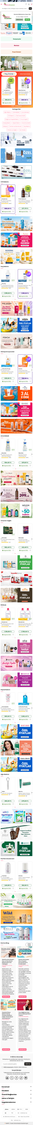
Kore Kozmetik (26, 123)
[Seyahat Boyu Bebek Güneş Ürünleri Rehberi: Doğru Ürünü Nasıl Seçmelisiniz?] (8, 1004)
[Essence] (16, 680)
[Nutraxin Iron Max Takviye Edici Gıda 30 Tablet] (8, 530)
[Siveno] (16, 900)
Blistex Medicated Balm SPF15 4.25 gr (23, 92)
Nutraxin (4, 538)
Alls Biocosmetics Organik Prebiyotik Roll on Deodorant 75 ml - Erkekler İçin (24, 878)
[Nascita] (16, 663)
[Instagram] (26, 1079)
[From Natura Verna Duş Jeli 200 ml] (25, 699)
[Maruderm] (16, 764)
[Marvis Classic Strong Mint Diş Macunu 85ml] (8, 783)
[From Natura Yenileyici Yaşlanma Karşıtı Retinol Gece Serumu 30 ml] (8, 191)
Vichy (20, 283)
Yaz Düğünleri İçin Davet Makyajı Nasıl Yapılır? (25, 1014)
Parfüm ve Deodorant (15, 126)
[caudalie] (16, 63)
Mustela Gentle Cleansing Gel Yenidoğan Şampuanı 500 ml (7, 455)
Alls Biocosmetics (24, 453)
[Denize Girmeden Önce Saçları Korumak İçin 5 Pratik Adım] (24, 951)
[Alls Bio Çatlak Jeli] (16, 494)
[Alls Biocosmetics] (16, 155)
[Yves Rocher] (16, 748)
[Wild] (16, 916)
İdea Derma (5, 90)
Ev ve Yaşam (24, 119)
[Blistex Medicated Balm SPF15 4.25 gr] (24, 83)
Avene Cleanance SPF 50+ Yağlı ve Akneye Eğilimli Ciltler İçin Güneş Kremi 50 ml (25, 371)
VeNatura (21, 538)
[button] (7, 69)
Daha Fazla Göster (25, 74)
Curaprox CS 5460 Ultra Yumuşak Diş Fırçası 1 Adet (25, 794)
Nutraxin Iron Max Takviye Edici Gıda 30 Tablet (7, 540)
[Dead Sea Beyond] (16, 393)
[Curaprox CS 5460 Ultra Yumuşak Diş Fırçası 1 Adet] (25, 783)
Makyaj (5, 126)
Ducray (4, 283)
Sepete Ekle (7, 103)
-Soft (7, 1123)
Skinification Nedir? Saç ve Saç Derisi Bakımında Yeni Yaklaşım (8, 962)
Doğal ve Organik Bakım (12, 119)
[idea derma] (16, 426)
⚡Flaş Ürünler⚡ (9, 74)
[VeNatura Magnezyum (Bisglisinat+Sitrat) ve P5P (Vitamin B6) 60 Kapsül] (25, 530)
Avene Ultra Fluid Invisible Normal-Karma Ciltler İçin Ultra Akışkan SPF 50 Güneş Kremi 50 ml (8, 371)
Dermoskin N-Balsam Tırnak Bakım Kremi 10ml (25, 624)
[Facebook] (16, 1079)
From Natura (5, 199)
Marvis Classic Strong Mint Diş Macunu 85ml (7, 794)
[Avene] (16, 240)
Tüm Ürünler (22, 130)
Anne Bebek (16, 112)
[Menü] (1, 4)
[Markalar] (16, 45)
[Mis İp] (16, 816)
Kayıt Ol (28, 1064)
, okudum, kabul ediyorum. (15, 1067)
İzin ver (27, 19)
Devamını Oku (6, 996)
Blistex (20, 90)
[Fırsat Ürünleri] (16, 52)
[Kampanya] (16, 39)
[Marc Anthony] (16, 308)
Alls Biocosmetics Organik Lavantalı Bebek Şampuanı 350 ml (25, 455)
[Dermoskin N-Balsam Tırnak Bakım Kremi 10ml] (25, 614)
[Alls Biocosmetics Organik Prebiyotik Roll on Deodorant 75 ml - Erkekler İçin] (25, 868)
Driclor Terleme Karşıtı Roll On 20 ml (7, 878)
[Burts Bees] (16, 731)
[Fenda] (16, 341)
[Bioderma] (16, 256)
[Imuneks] (16, 578)
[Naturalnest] (16, 562)
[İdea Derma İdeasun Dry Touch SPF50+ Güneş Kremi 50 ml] (8, 83)
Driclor (4, 876)
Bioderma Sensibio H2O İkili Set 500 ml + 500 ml (8, 624)
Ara (30, 8)
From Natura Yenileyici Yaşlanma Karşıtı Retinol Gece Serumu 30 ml (8, 201)
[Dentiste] (16, 849)
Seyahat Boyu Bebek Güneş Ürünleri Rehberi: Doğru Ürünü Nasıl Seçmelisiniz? (7, 1015)
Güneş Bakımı (7, 123)
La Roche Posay (23, 199)
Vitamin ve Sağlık (12, 130)
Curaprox (21, 791)
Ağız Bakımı (7, 112)
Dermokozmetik (20, 116)
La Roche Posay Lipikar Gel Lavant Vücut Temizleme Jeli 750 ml (7, 709)
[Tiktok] (21, 1079)
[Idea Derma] (16, 139)
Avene (3, 369)
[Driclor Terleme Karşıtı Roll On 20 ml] (8, 868)
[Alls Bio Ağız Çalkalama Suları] (16, 832)
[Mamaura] (16, 478)
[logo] (9, 4)
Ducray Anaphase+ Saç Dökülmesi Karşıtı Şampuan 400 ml (8, 286)
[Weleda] (16, 511)
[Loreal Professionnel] (16, 325)
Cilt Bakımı (11, 116)
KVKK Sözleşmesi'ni (8, 1067)
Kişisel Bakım (16, 123)
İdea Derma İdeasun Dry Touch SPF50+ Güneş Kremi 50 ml (7, 92)
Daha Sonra (19, 19)
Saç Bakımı (27, 126)
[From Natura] (16, 172)
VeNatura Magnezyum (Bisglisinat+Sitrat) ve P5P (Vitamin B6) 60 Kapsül (24, 540)
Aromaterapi (25, 112)
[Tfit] (16, 646)
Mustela (4, 453)
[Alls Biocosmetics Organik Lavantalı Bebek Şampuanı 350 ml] (25, 445)
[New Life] (16, 595)
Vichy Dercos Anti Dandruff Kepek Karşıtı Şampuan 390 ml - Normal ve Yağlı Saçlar (24, 286)
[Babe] (16, 409)
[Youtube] (7, 1079)
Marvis (3, 791)
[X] (12, 1079)
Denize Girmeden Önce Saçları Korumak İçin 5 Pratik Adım (24, 962)
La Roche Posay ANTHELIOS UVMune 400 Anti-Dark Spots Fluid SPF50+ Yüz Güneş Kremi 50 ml (25, 201)
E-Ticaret (11, 1123)
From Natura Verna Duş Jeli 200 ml (25, 709)
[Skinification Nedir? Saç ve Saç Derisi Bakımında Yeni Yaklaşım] (8, 951)
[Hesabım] (29, 4)
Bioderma (4, 622)
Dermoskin (22, 622)
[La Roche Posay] (16, 223)
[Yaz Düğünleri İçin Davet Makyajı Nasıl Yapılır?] (24, 1004)
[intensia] (16, 1)
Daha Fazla (29, 944)
